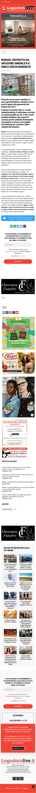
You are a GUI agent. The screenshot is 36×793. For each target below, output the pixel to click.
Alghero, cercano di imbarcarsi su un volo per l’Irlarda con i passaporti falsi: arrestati (18, 488)
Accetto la (18, 256)
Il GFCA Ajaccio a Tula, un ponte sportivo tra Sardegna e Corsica (10, 640)
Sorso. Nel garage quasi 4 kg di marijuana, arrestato (26, 603)
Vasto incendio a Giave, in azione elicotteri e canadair (26, 657)
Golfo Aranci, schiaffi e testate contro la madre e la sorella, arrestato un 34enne (17, 475)
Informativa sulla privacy (12, 251)
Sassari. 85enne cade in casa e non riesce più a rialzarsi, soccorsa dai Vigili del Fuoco (16, 468)
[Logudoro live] (18, 9)
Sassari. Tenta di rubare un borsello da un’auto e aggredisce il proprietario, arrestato (16, 496)
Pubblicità (25, 788)
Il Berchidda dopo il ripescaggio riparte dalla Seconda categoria (25, 641)
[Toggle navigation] (3, 51)
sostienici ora (18, 748)
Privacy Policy (21, 256)
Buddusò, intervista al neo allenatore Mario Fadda (17, 482)
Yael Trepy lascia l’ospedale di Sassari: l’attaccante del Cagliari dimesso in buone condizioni (25, 623)
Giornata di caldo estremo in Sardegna (10, 621)
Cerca (3, 297)
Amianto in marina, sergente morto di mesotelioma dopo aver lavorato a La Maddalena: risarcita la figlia (10, 660)
